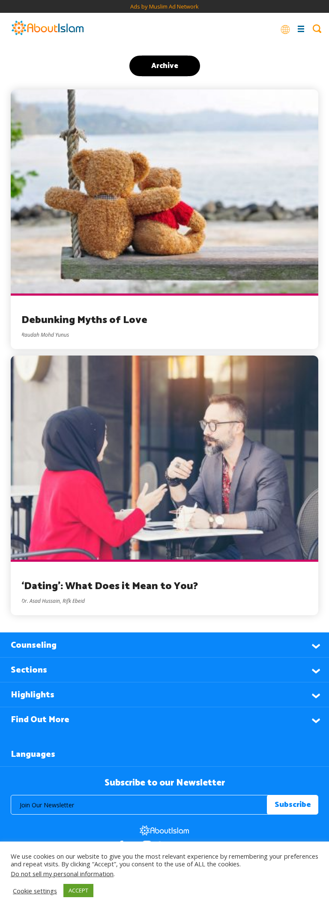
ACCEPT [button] (78, 890)
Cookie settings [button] (35, 891)
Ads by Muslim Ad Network (164, 6)
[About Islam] (47, 29)
